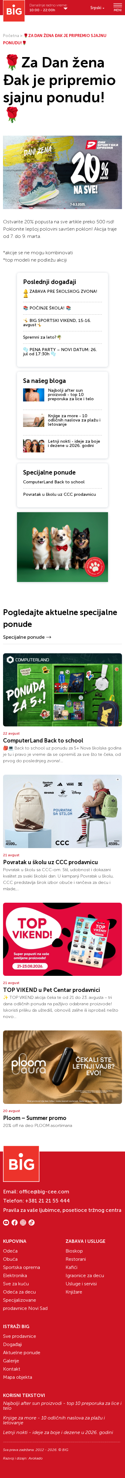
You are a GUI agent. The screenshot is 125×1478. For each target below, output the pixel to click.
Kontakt (11, 1369)
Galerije (11, 1361)
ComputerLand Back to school (54, 482)
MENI (118, 10)
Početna (11, 35)
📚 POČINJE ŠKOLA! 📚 (47, 308)
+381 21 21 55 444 (47, 1201)
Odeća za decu (19, 1292)
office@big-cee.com (44, 1192)
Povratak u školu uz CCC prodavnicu (59, 494)
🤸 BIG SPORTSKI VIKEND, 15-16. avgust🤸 (57, 322)
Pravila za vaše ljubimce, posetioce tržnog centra (62, 1210)
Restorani (76, 1259)
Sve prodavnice (19, 1336)
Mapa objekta (17, 1377)
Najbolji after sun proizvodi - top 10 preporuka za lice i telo (71, 394)
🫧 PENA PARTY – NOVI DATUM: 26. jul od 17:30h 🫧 (60, 352)
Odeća (10, 1251)
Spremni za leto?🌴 (42, 337)
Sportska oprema (21, 1267)
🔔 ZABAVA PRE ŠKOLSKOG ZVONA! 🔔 (60, 293)
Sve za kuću (16, 1284)
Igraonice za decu (85, 1275)
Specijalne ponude (24, 637)
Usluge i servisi (81, 1284)
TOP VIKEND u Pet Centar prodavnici (51, 990)
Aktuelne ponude (21, 1352)
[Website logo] (14, 11)
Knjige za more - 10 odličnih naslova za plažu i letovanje (74, 420)
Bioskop (74, 1251)
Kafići (71, 1267)
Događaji (12, 1344)
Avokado (35, 1458)
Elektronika (15, 1275)
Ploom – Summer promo (34, 1118)
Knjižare (74, 1292)
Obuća (10, 1259)
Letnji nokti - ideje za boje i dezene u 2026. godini (74, 443)
